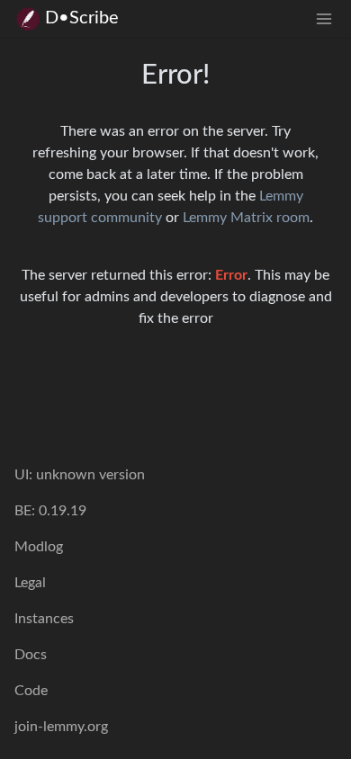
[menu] (324, 18)
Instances (44, 619)
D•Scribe (82, 18)
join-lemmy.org (61, 726)
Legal (30, 583)
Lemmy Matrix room (246, 217)
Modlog (38, 547)
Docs (30, 654)
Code (31, 690)
